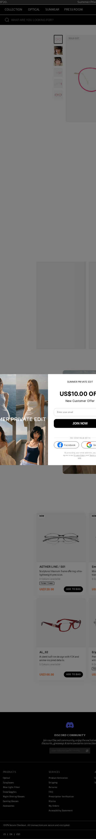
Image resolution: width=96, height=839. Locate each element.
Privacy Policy (79, 455)
